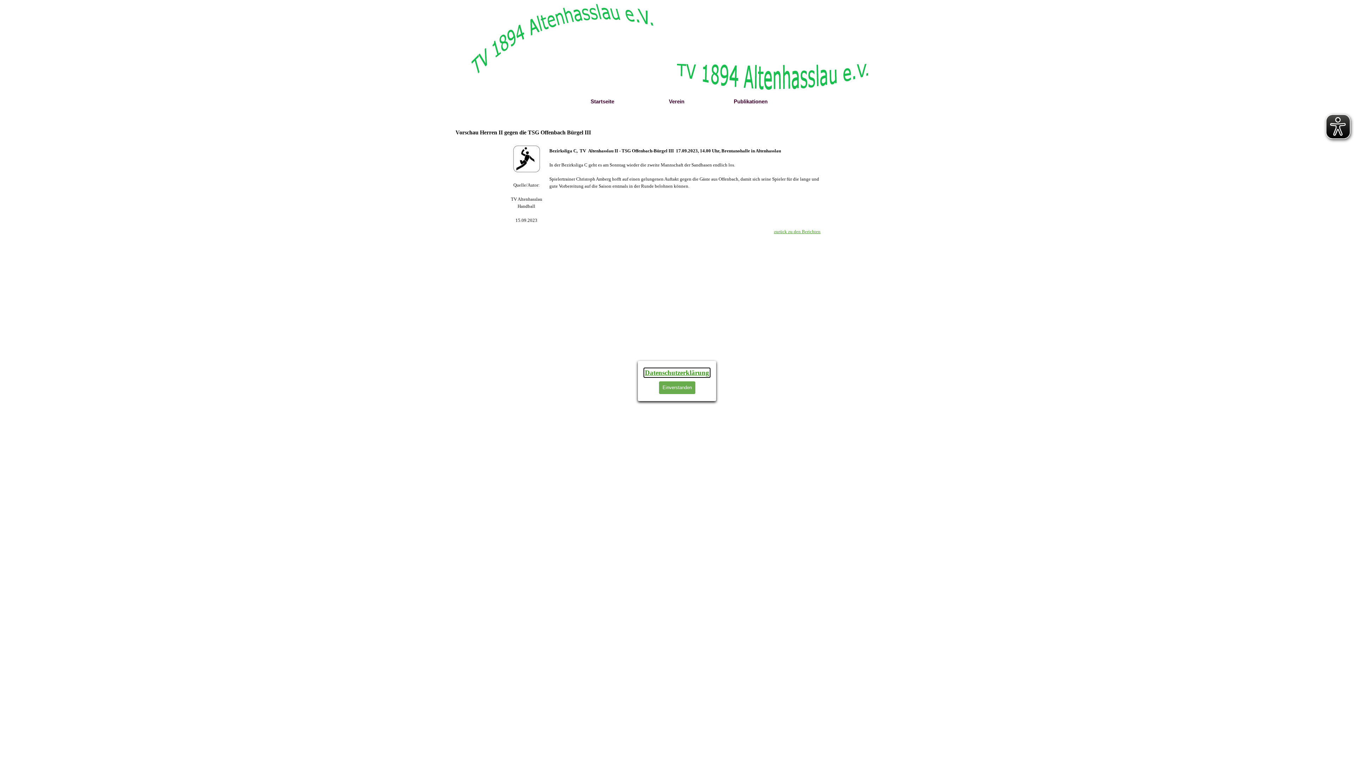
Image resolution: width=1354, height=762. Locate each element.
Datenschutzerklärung (677, 372)
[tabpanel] (526, 203)
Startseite (602, 101)
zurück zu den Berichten (797, 231)
